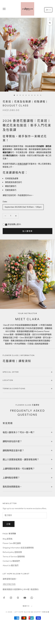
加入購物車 (27, 231)
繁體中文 (26, 606)
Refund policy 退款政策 (12, 552)
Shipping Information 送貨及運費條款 (18, 547)
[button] (48, 10)
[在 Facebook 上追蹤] (4, 597)
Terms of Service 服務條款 (14, 556)
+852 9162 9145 (9, 584)
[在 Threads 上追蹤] (18, 597)
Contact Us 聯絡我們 (11, 561)
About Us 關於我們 (10, 565)
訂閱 (9, 524)
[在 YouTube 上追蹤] (24, 597)
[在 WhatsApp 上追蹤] (31, 597)
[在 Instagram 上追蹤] (11, 597)
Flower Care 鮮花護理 (12, 543)
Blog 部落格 (7, 539)
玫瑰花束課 (22, 164)
